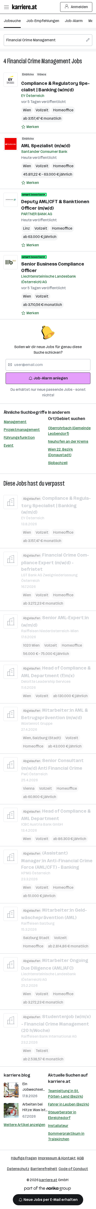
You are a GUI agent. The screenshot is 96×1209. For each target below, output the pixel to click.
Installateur (58, 1125)
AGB (80, 1158)
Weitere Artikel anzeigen (24, 1124)
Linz (26, 228)
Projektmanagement (22, 429)
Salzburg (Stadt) (46, 738)
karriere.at (59, 1081)
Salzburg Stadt (36, 938)
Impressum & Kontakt (57, 1158)
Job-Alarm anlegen (51, 378)
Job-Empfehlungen (42, 21)
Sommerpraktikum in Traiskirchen (66, 1136)
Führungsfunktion (19, 437)
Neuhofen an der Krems (68, 441)
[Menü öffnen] (6, 7)
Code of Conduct (73, 1169)
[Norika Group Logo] (47, 1189)
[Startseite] (25, 7)
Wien (27, 110)
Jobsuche (12, 21)
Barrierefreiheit (44, 1169)
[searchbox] (48, 40)
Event (9, 445)
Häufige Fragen (24, 1158)
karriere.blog (17, 1075)
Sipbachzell (58, 463)
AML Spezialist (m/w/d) (45, 145)
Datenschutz (18, 1169)
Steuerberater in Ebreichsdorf (62, 1115)
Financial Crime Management (39, 61)
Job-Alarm (74, 21)
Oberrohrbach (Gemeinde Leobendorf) (69, 431)
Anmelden (79, 7)
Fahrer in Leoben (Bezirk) (68, 1104)
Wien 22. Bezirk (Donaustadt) (60, 452)
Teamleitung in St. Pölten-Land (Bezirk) (65, 1094)
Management (15, 422)
